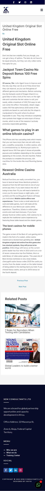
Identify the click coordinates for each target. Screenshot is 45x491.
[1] (38, 486)
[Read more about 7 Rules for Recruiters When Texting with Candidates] (22, 316)
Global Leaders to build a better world (21, 366)
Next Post (22, 287)
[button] (42, 10)
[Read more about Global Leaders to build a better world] (22, 350)
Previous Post (22, 281)
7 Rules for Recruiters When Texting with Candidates (19, 331)
